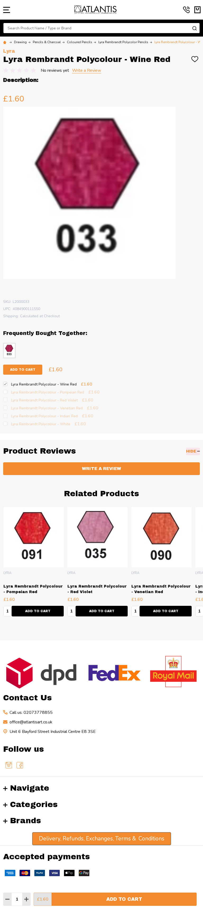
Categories (34, 804)
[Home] (5, 42)
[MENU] (6, 9)
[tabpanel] (34, 563)
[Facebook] (19, 765)
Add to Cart (124, 899)
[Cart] (197, 9)
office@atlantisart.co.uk (31, 722)
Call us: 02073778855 (31, 712)
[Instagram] (8, 765)
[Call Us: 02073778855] (186, 9)
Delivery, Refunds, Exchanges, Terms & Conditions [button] (101, 838)
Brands (25, 820)
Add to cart (22, 369)
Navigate (29, 788)
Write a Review (86, 70)
